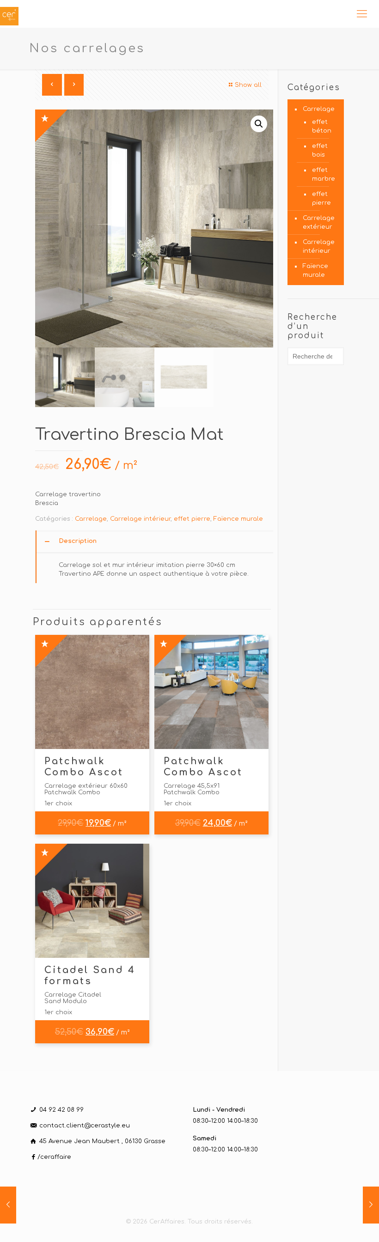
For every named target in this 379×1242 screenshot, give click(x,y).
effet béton (321, 126)
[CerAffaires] (9, 14)
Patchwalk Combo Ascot (83, 767)
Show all (248, 85)
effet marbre (323, 174)
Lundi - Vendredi (219, 1110)
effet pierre (192, 519)
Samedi (204, 1138)
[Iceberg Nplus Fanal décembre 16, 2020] (8, 1205)
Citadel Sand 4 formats (89, 975)
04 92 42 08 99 (61, 1110)
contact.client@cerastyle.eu (84, 1125)
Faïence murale (238, 519)
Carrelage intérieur (140, 519)
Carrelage (91, 519)
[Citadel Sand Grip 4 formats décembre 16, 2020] (371, 1205)
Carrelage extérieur (319, 222)
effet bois (320, 150)
